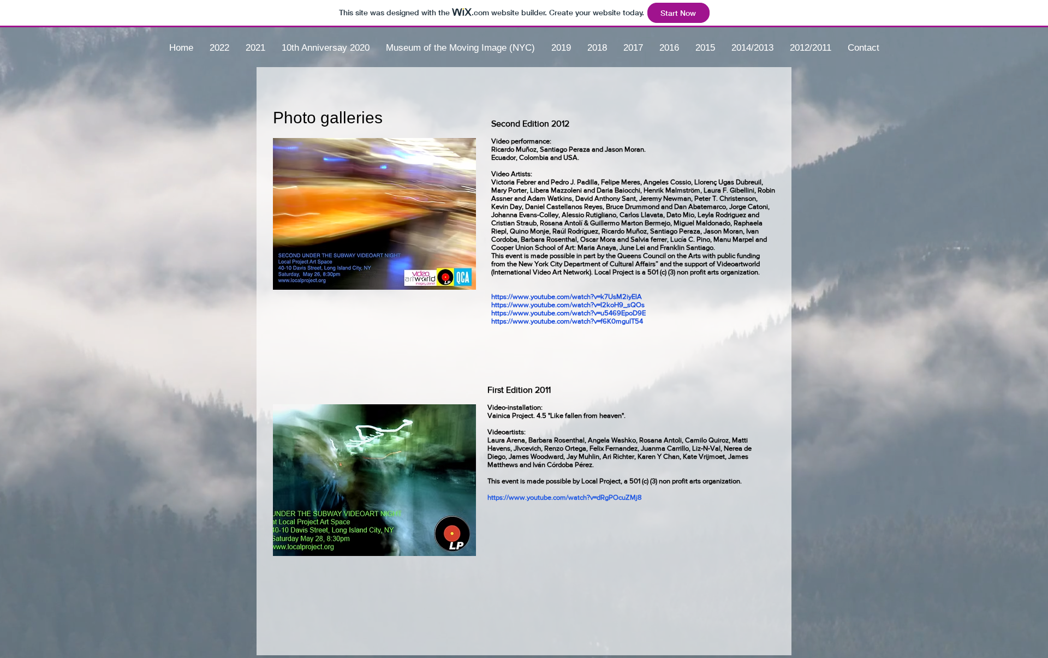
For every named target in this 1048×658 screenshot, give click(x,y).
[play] (449, 280)
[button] (374, 214)
